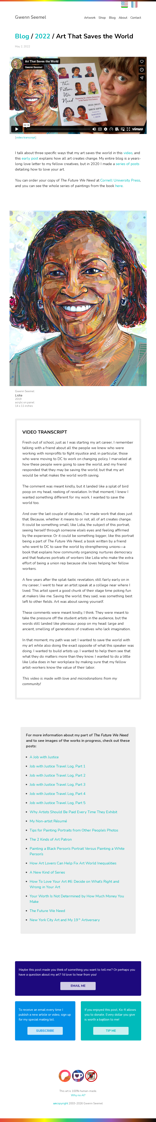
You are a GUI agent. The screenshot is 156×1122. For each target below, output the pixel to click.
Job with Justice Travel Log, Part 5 (58, 802)
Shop (102, 17)
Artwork (89, 17)
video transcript (25, 137)
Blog (112, 17)
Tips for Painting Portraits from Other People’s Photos (74, 830)
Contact (135, 17)
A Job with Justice (44, 757)
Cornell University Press (120, 180)
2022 (42, 36)
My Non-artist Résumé (48, 821)
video (128, 152)
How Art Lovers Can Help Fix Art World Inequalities (73, 863)
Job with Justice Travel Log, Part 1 (58, 766)
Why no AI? (78, 1095)
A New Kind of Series (47, 872)
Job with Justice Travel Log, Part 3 (58, 784)
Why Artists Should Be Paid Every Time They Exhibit (73, 812)
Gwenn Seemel (30, 17)
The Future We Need (47, 910)
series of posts (127, 163)
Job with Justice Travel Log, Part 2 (58, 775)
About (123, 17)
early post (30, 158)
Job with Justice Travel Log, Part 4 (58, 793)
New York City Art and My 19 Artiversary (65, 919)
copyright (60, 1103)
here (119, 185)
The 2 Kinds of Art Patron (51, 839)
